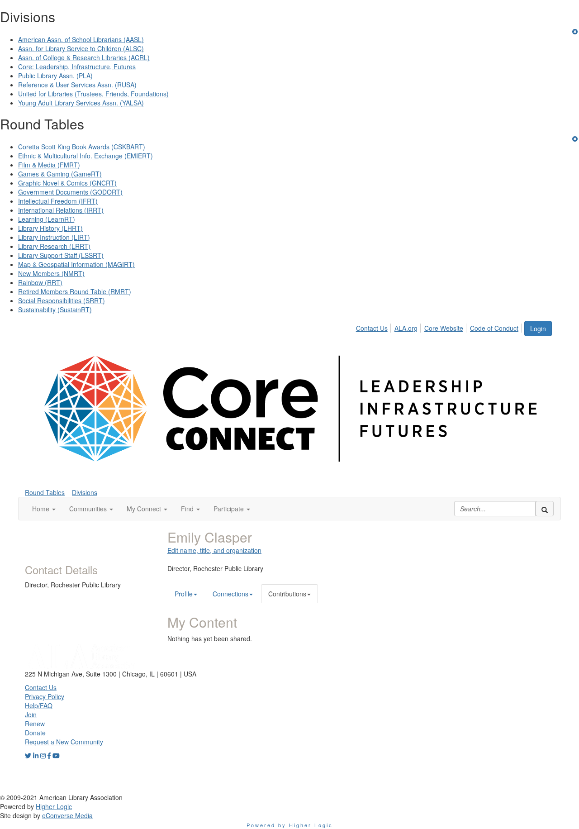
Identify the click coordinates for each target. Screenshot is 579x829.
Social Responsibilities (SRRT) (61, 300)
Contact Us (372, 328)
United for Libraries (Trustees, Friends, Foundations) (93, 93)
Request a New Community (64, 741)
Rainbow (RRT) (40, 282)
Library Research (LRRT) (54, 246)
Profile (184, 593)
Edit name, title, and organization (214, 550)
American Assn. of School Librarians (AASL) (81, 39)
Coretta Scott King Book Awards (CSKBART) (81, 146)
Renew (35, 723)
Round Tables (45, 492)
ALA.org (406, 328)
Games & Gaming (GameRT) (60, 173)
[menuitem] (374, 327)
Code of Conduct (494, 328)
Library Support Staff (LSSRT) (61, 255)
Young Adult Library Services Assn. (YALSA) (81, 102)
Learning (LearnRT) (46, 219)
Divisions (84, 492)
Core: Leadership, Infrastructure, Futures (77, 66)
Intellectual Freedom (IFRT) (58, 200)
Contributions (287, 593)
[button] (43, 508)
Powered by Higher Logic (290, 825)
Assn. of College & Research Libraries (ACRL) (84, 57)
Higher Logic (54, 806)
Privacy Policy (44, 696)
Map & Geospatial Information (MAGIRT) (76, 264)
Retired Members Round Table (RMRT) (74, 291)
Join (31, 714)
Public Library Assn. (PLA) (55, 75)
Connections (230, 593)
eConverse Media (67, 815)
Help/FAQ (38, 705)
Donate (35, 732)
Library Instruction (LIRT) (54, 237)
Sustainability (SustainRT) (55, 309)
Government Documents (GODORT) (70, 191)
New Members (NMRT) (51, 273)
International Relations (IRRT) (61, 209)
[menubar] (439, 327)
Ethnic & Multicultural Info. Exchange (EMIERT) (85, 155)
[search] (545, 508)
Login (538, 328)
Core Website (443, 328)
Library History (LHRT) (50, 228)
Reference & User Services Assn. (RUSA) (77, 84)
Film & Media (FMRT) (49, 164)
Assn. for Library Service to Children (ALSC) (81, 48)
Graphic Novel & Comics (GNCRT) (67, 182)
